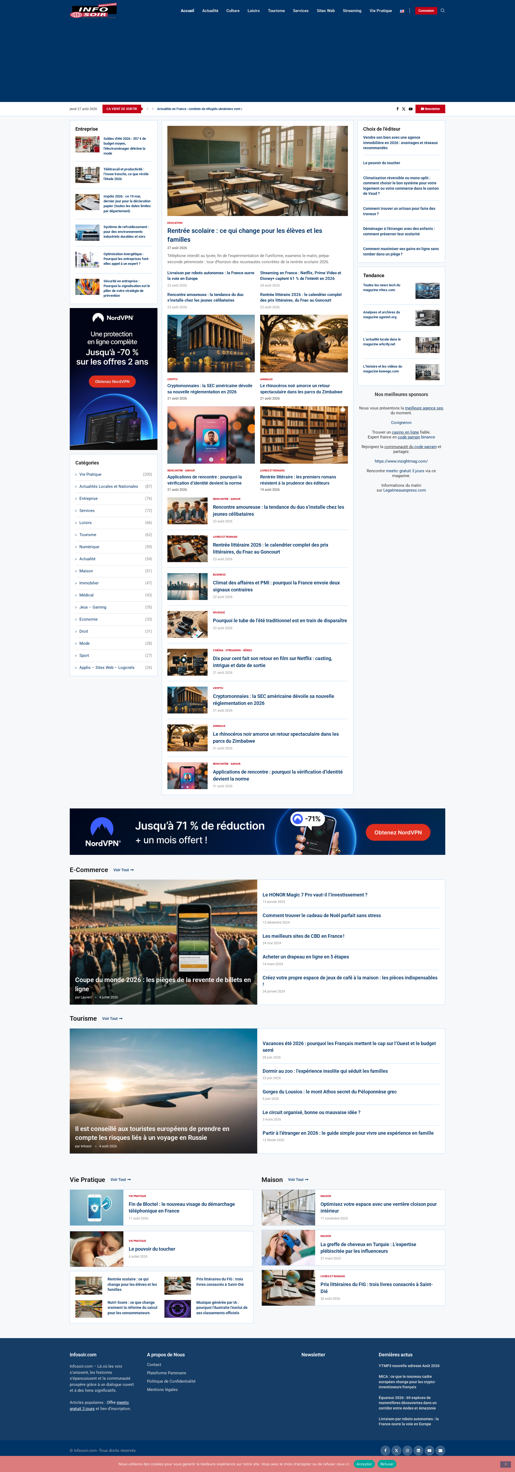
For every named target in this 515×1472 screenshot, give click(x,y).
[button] (147, 109)
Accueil (187, 10)
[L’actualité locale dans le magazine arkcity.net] (427, 345)
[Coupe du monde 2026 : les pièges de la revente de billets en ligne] (163, 942)
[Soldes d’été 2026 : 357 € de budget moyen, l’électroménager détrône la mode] (87, 144)
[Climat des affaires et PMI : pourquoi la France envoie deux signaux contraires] (187, 586)
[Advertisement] (257, 59)
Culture (233, 10)
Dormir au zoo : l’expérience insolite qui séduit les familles (325, 1071)
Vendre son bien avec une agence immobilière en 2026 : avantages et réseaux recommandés (400, 142)
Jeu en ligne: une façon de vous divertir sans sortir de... (196, 109)
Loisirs (254, 10)
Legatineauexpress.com (404, 490)
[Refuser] (505, 1464)
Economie (115, 619)
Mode (115, 643)
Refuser (387, 1464)
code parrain (425, 446)
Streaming (352, 10)
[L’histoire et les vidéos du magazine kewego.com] (427, 372)
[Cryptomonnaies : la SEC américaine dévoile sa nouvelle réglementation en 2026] (211, 358)
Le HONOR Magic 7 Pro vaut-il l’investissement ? (315, 895)
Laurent (86, 997)
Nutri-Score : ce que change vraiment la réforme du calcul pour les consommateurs (132, 1307)
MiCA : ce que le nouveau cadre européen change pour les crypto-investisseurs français (407, 1381)
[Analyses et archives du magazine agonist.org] (427, 318)
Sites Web (326, 10)
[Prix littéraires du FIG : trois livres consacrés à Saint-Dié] (177, 1285)
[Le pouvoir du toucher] (96, 1249)
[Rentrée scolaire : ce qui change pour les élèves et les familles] (257, 195)
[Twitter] (404, 109)
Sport (115, 655)
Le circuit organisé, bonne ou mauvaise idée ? (311, 1112)
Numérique (115, 546)
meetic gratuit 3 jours (405, 470)
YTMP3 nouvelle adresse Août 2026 (409, 1366)
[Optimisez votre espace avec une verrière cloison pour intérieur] (288, 1207)
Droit (115, 631)
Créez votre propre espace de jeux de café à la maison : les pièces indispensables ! (350, 981)
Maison (115, 571)
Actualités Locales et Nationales (115, 486)
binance (416, 437)
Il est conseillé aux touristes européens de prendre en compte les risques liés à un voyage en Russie (152, 1133)
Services (301, 10)
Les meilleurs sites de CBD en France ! (303, 936)
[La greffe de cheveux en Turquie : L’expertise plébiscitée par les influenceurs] (288, 1248)
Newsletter (432, 109)
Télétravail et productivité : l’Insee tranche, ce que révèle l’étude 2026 (126, 174)
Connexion (426, 11)
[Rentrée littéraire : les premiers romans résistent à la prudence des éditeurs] (304, 449)
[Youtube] (411, 109)
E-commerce (89, 870)
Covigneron (401, 422)
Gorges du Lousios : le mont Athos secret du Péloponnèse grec (330, 1091)
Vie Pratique (381, 10)
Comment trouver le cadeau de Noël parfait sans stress (322, 915)
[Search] (442, 11)
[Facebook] (397, 109)
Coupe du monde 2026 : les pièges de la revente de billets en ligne (163, 984)
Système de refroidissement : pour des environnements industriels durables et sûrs (126, 232)
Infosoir (86, 1146)
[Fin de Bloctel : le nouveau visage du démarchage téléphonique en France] (96, 1207)
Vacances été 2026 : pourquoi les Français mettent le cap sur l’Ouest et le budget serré (349, 1047)
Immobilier (115, 583)
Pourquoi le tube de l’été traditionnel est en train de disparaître (280, 620)
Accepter (364, 1464)
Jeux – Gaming (115, 607)
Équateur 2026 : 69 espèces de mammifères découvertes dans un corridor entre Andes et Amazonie (408, 1403)
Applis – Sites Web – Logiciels (115, 667)
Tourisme (276, 10)
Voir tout (121, 870)
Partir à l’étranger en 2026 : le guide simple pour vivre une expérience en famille (348, 1133)
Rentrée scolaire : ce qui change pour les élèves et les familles (132, 1284)
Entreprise (115, 498)
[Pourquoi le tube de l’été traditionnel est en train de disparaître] (187, 624)
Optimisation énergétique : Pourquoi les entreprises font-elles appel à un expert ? (126, 259)
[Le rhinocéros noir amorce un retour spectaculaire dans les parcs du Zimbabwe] (304, 358)
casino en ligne (405, 432)
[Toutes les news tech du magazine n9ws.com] (427, 291)
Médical (115, 595)
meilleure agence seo (424, 408)
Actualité (210, 10)
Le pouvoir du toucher (381, 163)
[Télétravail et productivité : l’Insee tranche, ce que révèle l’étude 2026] (87, 175)
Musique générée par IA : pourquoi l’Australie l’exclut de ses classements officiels (222, 1307)
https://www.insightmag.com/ (401, 461)
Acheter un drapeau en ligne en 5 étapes (306, 957)
